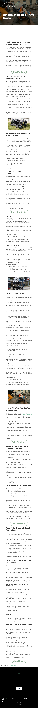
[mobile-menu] (33, 4)
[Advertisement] (19, 32)
